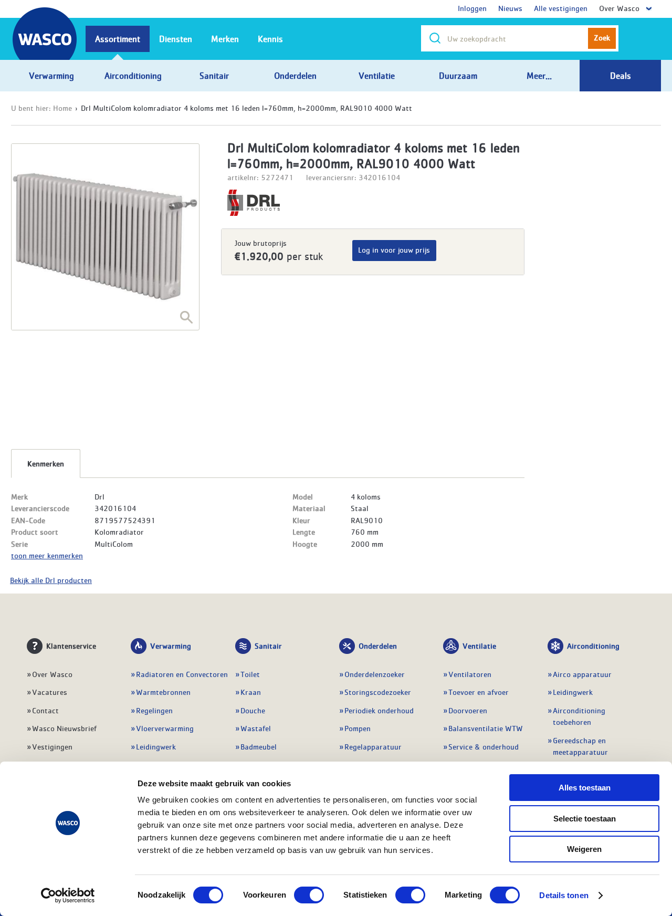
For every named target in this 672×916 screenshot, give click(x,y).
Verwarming (170, 645)
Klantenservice (71, 645)
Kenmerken (45, 463)
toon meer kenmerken (47, 555)
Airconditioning (593, 645)
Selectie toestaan (584, 818)
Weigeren (584, 849)
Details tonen (563, 895)
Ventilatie (479, 645)
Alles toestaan (585, 787)
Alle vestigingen (560, 8)
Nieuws (510, 8)
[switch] (309, 895)
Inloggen (472, 8)
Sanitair (268, 645)
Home (62, 107)
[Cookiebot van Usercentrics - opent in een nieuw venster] (68, 895)
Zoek (602, 37)
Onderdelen (378, 645)
